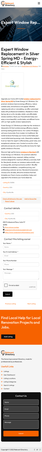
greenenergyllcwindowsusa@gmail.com (18, 230)
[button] (39, 3)
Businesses (6, 66)
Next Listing (31, 304)
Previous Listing (10, 304)
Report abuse (9, 201)
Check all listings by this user (12, 199)
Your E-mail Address (10, 252)
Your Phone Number (10, 261)
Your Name (7, 243)
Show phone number (12, 227)
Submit (7, 294)
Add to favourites (30, 199)
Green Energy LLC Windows (30, 66)
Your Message (8, 269)
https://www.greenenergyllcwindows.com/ (19, 232)
